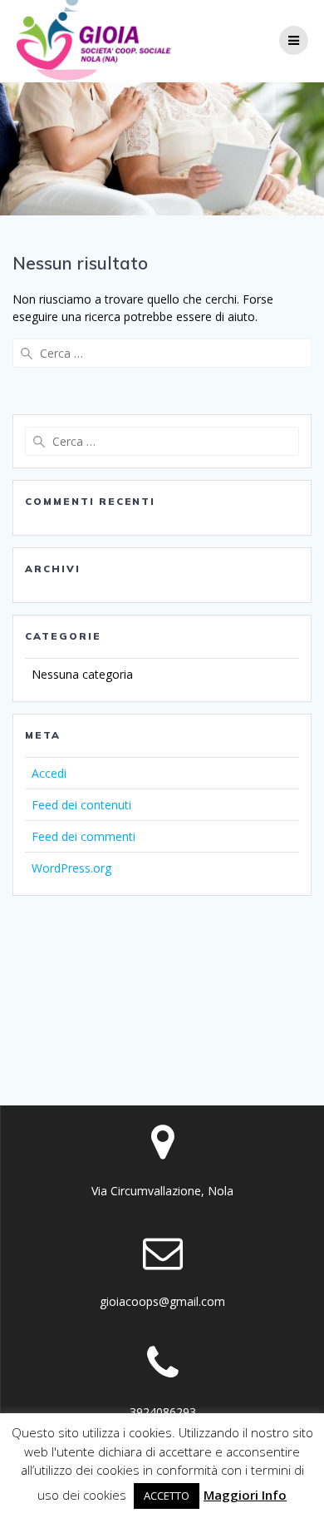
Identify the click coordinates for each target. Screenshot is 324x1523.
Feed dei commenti (83, 836)
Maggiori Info (245, 1494)
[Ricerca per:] (162, 353)
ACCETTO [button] (166, 1495)
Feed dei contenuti (81, 805)
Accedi (49, 773)
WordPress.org (71, 868)
